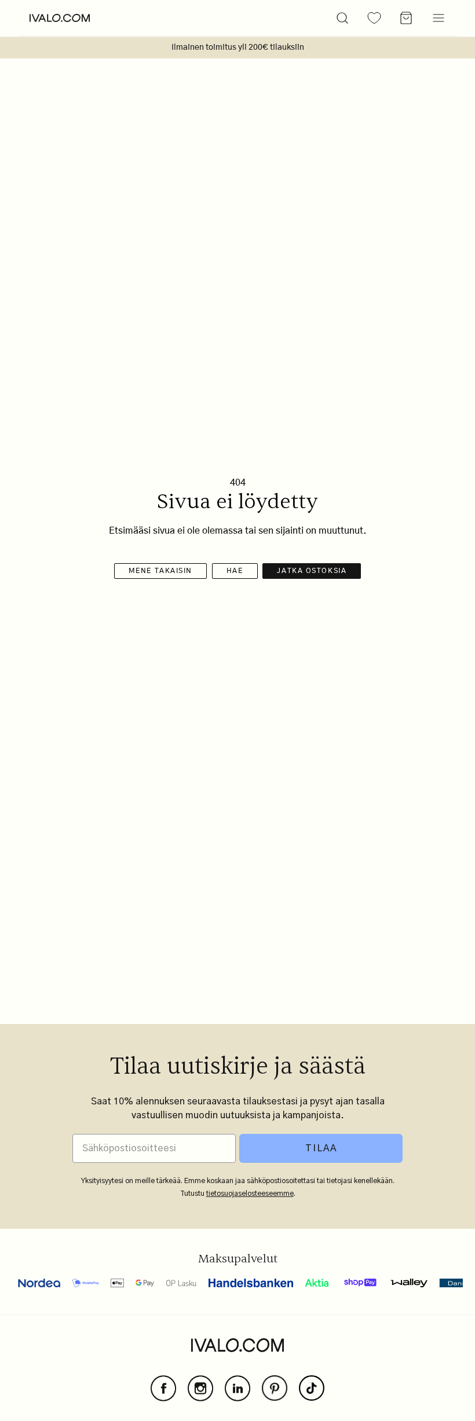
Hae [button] (234, 570)
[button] (342, 18)
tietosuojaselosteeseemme (250, 1193)
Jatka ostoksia (311, 570)
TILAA (321, 1148)
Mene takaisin (160, 570)
